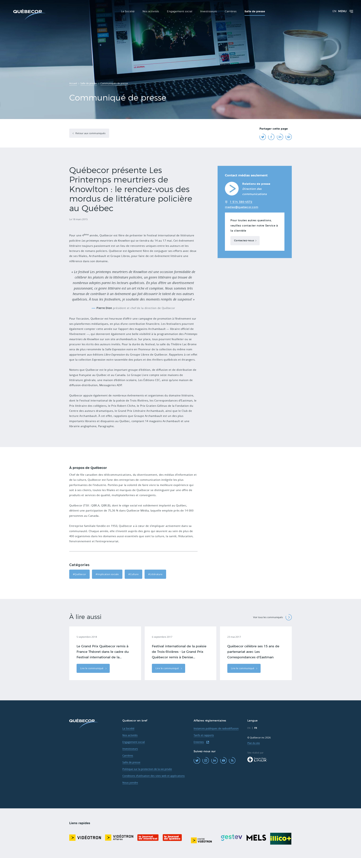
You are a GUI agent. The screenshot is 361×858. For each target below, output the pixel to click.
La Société (128, 728)
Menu (342, 11)
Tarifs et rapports (204, 735)
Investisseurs (130, 748)
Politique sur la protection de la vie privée (147, 769)
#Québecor (79, 574)
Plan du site (253, 743)
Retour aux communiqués (90, 133)
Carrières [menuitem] (231, 11)
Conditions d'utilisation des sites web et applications (153, 775)
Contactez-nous (244, 240)
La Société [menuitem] (128, 11)
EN (334, 11)
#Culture (133, 574)
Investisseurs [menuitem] (208, 11)
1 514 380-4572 (241, 202)
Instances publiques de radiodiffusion (216, 728)
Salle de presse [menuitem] (255, 11)
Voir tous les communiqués (268, 617)
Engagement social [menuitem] (179, 11)
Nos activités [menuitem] (151, 11)
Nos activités (130, 735)
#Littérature (155, 574)
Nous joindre (130, 782)
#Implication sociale (107, 574)
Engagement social (133, 742)
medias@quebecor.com (241, 207)
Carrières (127, 755)
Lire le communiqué (92, 668)
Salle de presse (131, 762)
